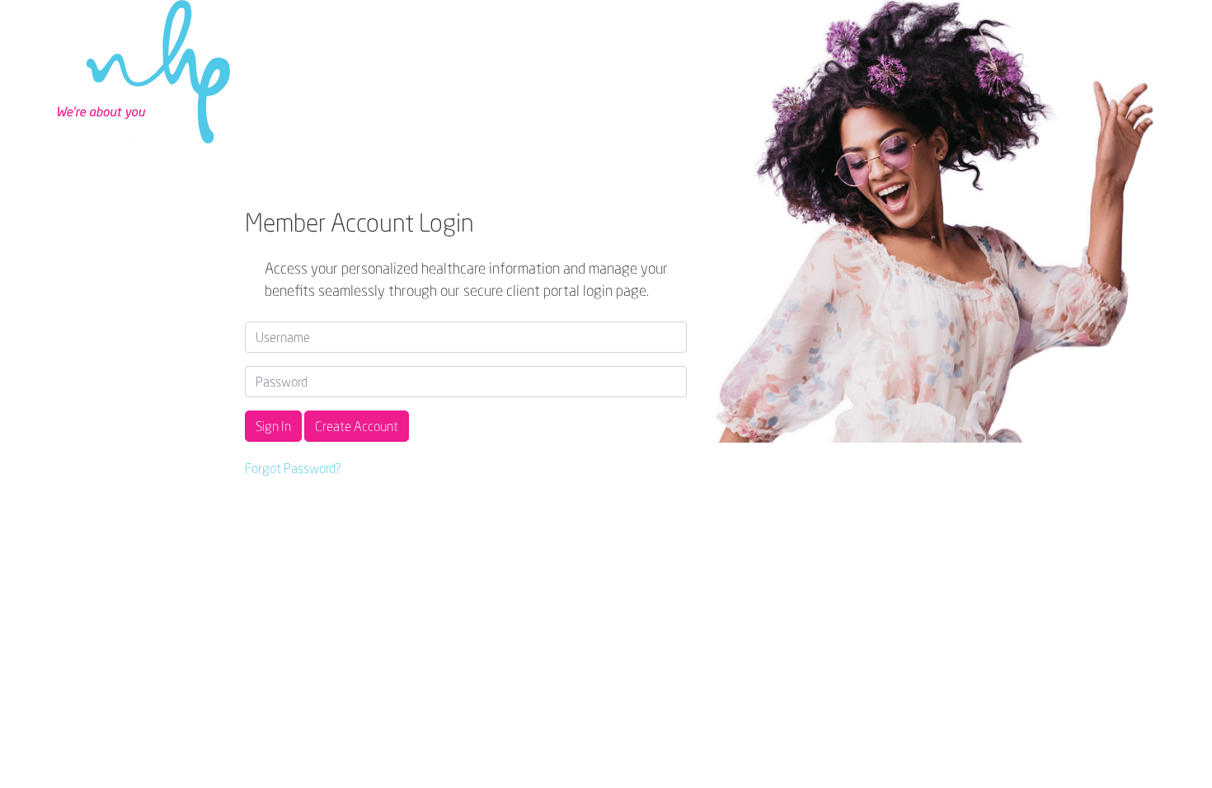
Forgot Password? (293, 468)
